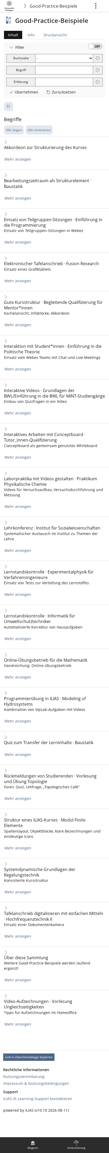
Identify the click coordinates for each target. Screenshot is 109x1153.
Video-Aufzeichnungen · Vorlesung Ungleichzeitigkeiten (38, 1004)
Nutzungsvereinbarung (23, 1076)
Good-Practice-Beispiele (53, 6)
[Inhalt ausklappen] (6, 142)
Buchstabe (21, 58)
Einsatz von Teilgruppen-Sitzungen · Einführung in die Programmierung (53, 222)
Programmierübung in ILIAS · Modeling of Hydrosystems (45, 701)
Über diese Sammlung (26, 958)
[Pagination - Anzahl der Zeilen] (8, 106)
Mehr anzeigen (17, 159)
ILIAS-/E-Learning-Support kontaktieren (37, 1098)
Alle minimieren (39, 130)
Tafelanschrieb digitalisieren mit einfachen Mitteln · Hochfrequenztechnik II (53, 916)
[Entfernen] (97, 58)
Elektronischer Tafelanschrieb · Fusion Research (51, 263)
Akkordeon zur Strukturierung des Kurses (45, 147)
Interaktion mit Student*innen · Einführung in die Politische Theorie (53, 349)
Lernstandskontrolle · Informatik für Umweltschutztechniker (39, 618)
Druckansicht (55, 34)
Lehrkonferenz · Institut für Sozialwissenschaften (52, 528)
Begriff (21, 70)
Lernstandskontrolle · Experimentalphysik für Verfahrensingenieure (49, 574)
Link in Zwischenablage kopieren (29, 1057)
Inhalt (11, 35)
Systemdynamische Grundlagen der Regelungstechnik (39, 872)
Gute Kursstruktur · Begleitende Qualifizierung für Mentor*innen (53, 305)
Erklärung (21, 82)
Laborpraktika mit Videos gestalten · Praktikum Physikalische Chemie (50, 481)
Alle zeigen (14, 130)
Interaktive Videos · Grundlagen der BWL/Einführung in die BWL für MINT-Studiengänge (54, 393)
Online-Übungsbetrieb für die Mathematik (45, 660)
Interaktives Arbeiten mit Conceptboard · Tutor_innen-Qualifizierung (44, 437)
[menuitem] (32, 1145)
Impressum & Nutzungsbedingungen (36, 1083)
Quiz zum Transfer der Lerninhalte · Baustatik (48, 742)
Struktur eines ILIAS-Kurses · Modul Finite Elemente (44, 822)
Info (31, 34)
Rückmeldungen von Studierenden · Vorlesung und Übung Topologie (50, 778)
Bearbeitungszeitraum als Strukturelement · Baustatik (47, 183)
